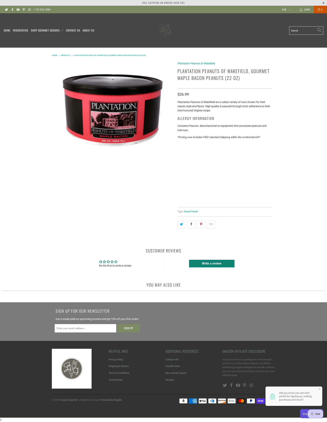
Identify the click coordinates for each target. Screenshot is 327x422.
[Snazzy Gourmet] (165, 30)
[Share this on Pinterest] (201, 224)
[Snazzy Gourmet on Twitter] (6, 9)
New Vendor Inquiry (175, 373)
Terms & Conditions (119, 373)
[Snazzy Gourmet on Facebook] (12, 9)
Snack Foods (191, 211)
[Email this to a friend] (211, 224)
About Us (88, 30)
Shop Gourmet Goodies (46, 30)
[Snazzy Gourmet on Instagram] (29, 9)
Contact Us (73, 30)
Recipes (169, 379)
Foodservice (20, 30)
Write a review (211, 263)
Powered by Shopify (111, 399)
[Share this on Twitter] (182, 224)
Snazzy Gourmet (69, 399)
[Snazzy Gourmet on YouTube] (17, 9)
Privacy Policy (116, 359)
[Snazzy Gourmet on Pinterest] (23, 9)
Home (7, 30)
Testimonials (115, 379)
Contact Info (172, 359)
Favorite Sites (172, 366)
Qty (180, 145)
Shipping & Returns (119, 366)
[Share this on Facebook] (191, 224)
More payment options (247, 171)
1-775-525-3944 (42, 9)
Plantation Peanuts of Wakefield (196, 63)
